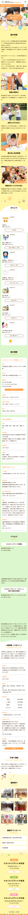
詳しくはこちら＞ (11, 495)
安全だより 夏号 (14, 265)
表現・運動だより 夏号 (14, 247)
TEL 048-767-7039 (5, 597)
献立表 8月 (14, 300)
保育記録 (14, 748)
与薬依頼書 (5, 847)
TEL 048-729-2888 (14, 903)
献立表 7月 (14, 318)
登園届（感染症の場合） (8, 842)
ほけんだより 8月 (14, 282)
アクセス (14, 871)
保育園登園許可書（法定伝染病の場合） (12, 837)
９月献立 (14, 230)
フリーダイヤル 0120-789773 (9, 384)
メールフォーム (14, 389)
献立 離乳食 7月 (14, 335)
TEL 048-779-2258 (14, 885)
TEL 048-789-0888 (6, 382)
